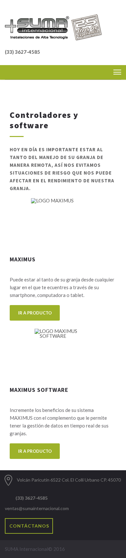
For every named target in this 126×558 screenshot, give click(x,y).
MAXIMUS (23, 259)
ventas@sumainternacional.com (37, 508)
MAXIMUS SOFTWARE (39, 389)
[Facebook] (71, 501)
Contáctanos (29, 526)
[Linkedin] (80, 501)
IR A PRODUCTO (35, 312)
